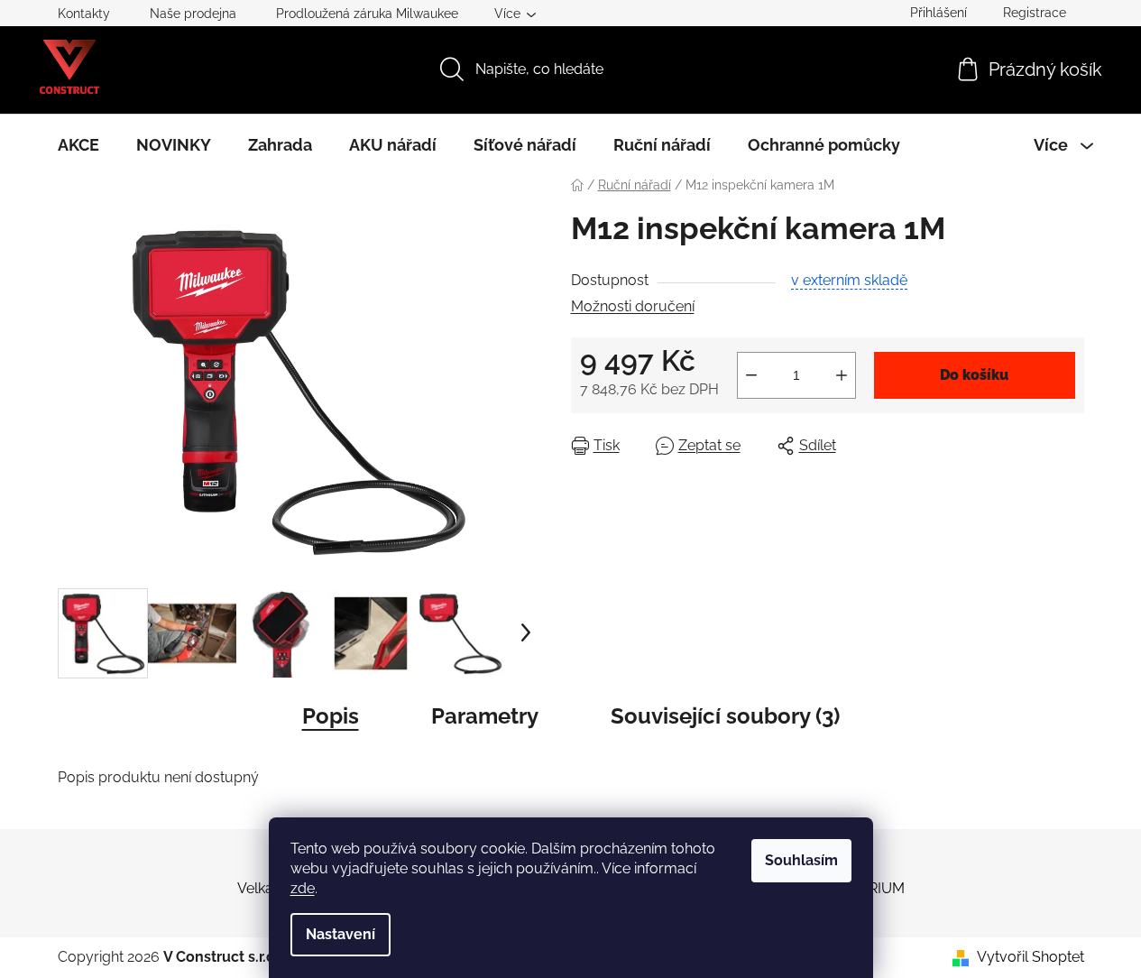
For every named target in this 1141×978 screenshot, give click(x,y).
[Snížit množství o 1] (751, 375)
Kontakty (84, 13)
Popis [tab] (330, 716)
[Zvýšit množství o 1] (841, 375)
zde (302, 888)
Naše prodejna (193, 13)
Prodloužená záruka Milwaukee (367, 13)
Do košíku (974, 374)
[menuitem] (78, 145)
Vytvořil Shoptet (1030, 956)
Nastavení (340, 934)
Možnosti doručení (633, 306)
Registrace (1034, 12)
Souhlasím (801, 860)
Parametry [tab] (484, 716)
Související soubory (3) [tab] (725, 716)
